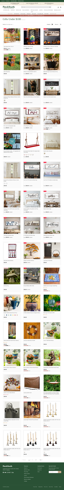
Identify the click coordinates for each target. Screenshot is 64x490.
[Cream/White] (4, 183)
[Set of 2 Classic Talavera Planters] (12, 357)
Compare (48, 24)
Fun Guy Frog (6, 285)
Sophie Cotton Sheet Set (48, 151)
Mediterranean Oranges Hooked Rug (50, 285)
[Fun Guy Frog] (12, 276)
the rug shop (23, 13)
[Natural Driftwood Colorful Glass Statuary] (12, 330)
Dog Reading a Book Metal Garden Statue (51, 367)
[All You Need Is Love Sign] (32, 116)
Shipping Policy (40, 486)
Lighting (41, 10)
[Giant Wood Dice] (12, 62)
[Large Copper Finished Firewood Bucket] (32, 410)
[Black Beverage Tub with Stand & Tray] (52, 62)
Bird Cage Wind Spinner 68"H (49, 312)
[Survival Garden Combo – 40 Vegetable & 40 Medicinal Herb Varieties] (12, 141)
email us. (8, 469)
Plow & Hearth (7, 486)
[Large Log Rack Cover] (32, 383)
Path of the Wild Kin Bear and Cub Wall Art (31, 96)
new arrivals (10, 13)
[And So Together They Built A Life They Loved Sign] (32, 199)
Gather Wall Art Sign (47, 208)
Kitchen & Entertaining (48, 10)
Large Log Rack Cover (28, 392)
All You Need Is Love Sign (28, 125)
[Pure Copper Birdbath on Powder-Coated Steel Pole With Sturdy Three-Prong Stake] (52, 383)
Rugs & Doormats (25, 10)
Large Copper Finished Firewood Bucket (31, 419)
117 (36, 459)
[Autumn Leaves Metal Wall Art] (12, 383)
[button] (61, 7)
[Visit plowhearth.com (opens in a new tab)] (7, 1)
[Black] (33, 154)
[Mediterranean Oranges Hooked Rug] (52, 276)
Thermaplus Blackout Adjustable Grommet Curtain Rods (11, 420)
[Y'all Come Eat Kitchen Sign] (12, 225)
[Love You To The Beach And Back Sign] (52, 170)
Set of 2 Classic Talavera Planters (10, 367)
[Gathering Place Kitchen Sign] (52, 225)
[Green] (31, 154)
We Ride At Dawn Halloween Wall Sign (51, 46)
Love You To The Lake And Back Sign (30, 179)
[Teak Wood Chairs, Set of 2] (12, 36)
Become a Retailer (27, 479)
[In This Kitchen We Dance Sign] (32, 225)
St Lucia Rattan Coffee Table (29, 285)
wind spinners (16, 13)
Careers (25, 475)
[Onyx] (24, 452)
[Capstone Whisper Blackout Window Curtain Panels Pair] (12, 87)
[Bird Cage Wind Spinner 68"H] (52, 303)
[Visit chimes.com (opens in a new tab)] (20, 1)
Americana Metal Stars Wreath (29, 340)
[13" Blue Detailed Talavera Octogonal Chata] (32, 303)
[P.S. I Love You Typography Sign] (12, 116)
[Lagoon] (11, 315)
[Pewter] (4, 452)
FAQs (39, 471)
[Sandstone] (17, 315)
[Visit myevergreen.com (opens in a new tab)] (3, 1)
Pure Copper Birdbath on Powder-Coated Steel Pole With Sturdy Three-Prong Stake (51, 393)
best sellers (46, 13)
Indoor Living (18, 10)
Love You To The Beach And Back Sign (51, 179)
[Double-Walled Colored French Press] (12, 303)
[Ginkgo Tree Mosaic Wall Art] (32, 250)
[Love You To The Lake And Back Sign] (32, 170)
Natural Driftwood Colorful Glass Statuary (11, 340)
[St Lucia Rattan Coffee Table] (32, 276)
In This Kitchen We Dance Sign (29, 235)
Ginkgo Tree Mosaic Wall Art (29, 260)
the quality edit (40, 13)
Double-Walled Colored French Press (10, 312)
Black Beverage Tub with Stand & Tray (51, 71)
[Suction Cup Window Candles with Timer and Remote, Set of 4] (52, 410)
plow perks (34, 13)
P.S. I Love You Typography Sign (9, 125)
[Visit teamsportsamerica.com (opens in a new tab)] (13, 1)
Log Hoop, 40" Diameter (48, 260)
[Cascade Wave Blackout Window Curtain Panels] (12, 170)
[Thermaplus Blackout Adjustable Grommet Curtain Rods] (12, 410)
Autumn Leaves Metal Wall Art (9, 392)
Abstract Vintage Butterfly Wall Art (30, 71)
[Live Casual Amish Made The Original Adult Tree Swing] (32, 141)
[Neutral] (44, 153)
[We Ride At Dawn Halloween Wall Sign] (52, 36)
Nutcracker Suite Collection (8, 260)
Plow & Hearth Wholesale (29, 477)
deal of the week (53, 13)
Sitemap (60, 486)
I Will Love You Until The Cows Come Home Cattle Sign (11, 209)
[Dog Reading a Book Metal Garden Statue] (52, 357)
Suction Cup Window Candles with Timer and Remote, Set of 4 (52, 420)
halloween (29, 13)
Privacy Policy (35, 486)
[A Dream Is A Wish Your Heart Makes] (52, 116)
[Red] (24, 154)
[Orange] (26, 154)
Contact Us (40, 469)
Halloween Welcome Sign (28, 46)
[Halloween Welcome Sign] (32, 36)
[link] (23, 459)
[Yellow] (13, 315)
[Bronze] (44, 452)
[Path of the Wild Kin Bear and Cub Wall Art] (32, 87)
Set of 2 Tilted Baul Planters (49, 340)
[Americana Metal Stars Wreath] (32, 330)
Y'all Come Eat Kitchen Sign (9, 235)
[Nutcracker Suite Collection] (12, 250)
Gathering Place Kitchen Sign (49, 235)
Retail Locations (27, 473)
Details (43, 15)
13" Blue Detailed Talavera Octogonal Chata (32, 312)
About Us (25, 468)
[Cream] (4, 100)
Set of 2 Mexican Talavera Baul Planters (31, 367)
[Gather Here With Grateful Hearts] (52, 87)
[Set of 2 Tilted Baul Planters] (52, 330)
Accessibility (56, 486)
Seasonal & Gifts (57, 10)
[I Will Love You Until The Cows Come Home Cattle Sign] (12, 199)
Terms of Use (46, 486)
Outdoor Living (6, 10)
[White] (29, 154)
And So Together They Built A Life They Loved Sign (31, 209)
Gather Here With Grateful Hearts (50, 96)
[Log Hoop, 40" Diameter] (52, 250)
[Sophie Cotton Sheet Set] (52, 141)
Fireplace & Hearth (34, 10)
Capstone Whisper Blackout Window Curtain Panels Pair (12, 97)
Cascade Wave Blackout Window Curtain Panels (11, 180)
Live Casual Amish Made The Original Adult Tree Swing (31, 152)
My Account (40, 468)
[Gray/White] (7, 183)
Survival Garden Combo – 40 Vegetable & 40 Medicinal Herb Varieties (12, 152)
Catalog (25, 481)
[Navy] (7, 315)
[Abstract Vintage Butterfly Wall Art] (32, 62)
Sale (32, 11)
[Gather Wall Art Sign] (52, 199)
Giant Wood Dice (7, 71)
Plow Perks (26, 471)
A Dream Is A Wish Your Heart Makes (50, 125)
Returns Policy (51, 486)
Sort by (4, 24)
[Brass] (44, 423)
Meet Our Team (27, 469)
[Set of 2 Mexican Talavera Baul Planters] (32, 357)
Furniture (13, 10)
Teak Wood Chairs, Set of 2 (9, 46)
